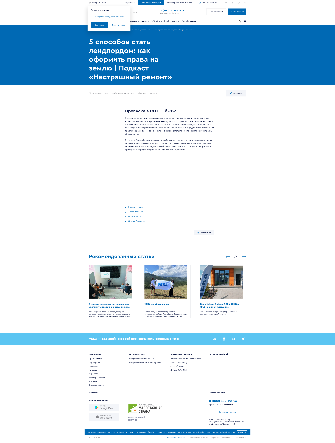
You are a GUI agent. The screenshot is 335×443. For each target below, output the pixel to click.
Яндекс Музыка (135, 207)
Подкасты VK (134, 216)
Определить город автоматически (109, 17)
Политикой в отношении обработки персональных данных (151, 432)
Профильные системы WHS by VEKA (145, 363)
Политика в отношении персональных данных (210, 438)
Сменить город (118, 25)
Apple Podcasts (135, 212)
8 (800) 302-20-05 (172, 10)
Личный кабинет (237, 12)
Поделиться (237, 93)
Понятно (242, 432)
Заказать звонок (229, 412)
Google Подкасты (137, 221)
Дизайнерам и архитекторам (179, 3)
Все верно (99, 25)
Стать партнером (216, 12)
